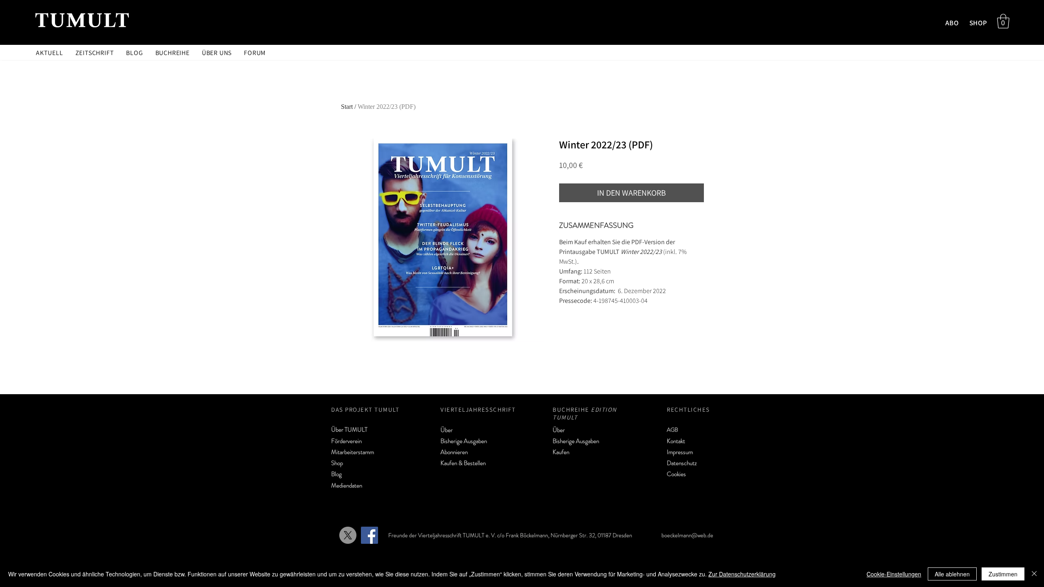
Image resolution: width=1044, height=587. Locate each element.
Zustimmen (1003, 574)
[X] (347, 535)
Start (347, 106)
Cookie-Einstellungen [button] (894, 574)
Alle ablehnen (952, 574)
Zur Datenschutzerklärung (742, 574)
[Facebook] (369, 535)
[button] (1003, 21)
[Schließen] (1034, 573)
